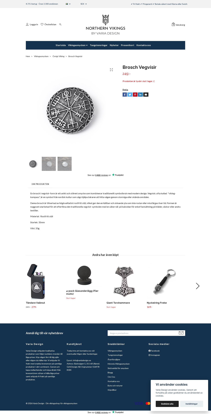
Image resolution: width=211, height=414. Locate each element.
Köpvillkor (112, 390)
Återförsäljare (114, 359)
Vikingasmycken (76, 45)
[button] (198, 286)
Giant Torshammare (118, 302)
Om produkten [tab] (40, 184)
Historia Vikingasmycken (119, 364)
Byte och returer (115, 385)
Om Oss (111, 377)
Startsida (61, 45)
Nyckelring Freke (157, 302)
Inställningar (192, 404)
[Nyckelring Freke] (166, 281)
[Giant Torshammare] (126, 281)
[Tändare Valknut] (45, 281)
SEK (83, 4)
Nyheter (114, 45)
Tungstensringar (99, 45)
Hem (28, 56)
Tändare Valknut (35, 302)
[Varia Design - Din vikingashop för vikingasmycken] (105, 24)
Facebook (155, 350)
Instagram (155, 355)
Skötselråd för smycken (118, 368)
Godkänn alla (167, 404)
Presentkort (127, 45)
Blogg (110, 372)
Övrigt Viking (58, 56)
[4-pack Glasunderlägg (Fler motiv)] (85, 275)
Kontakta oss (144, 45)
